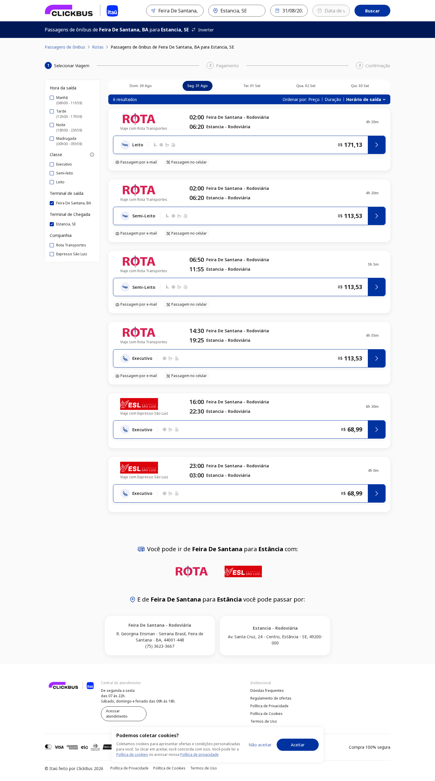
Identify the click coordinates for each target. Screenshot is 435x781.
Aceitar (297, 745)
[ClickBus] (61, 689)
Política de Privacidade (269, 705)
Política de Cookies (266, 713)
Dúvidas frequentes (267, 690)
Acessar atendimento (117, 713)
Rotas (98, 47)
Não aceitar (260, 745)
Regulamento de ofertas (270, 698)
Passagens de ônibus (65, 47)
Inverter (206, 30)
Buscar (372, 11)
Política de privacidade (199, 754)
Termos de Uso (263, 721)
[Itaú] (82, 10)
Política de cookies (132, 754)
